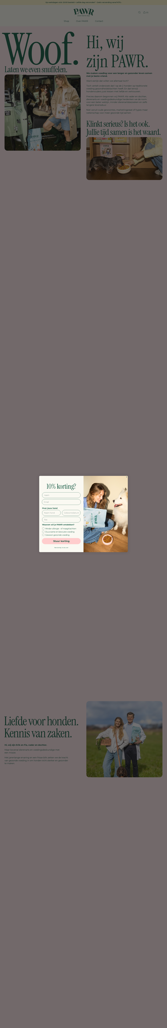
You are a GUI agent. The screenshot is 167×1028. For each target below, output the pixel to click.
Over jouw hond (49, 508)
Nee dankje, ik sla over (61, 547)
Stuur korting (61, 541)
